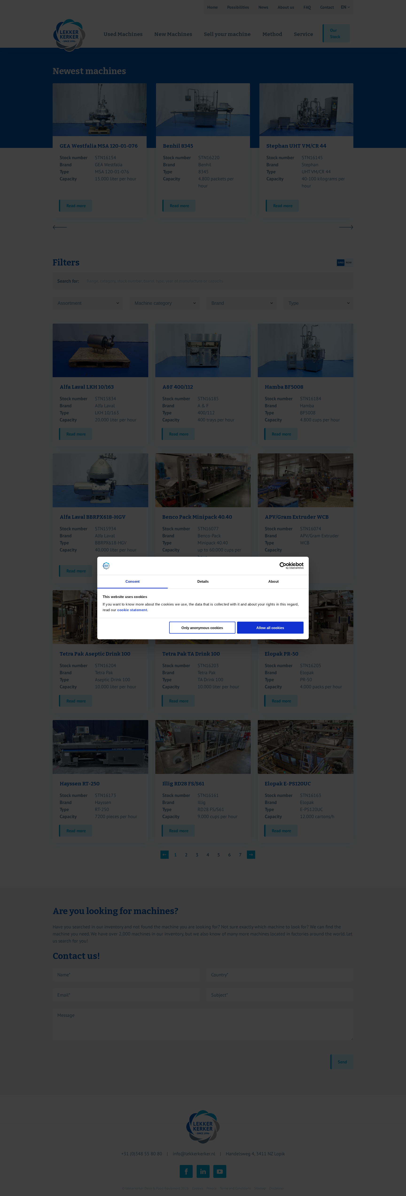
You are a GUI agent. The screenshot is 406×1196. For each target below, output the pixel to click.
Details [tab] (203, 581)
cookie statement (132, 610)
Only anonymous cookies (202, 628)
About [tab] (273, 581)
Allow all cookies (270, 628)
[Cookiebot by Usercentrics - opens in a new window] (283, 565)
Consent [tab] (132, 581)
